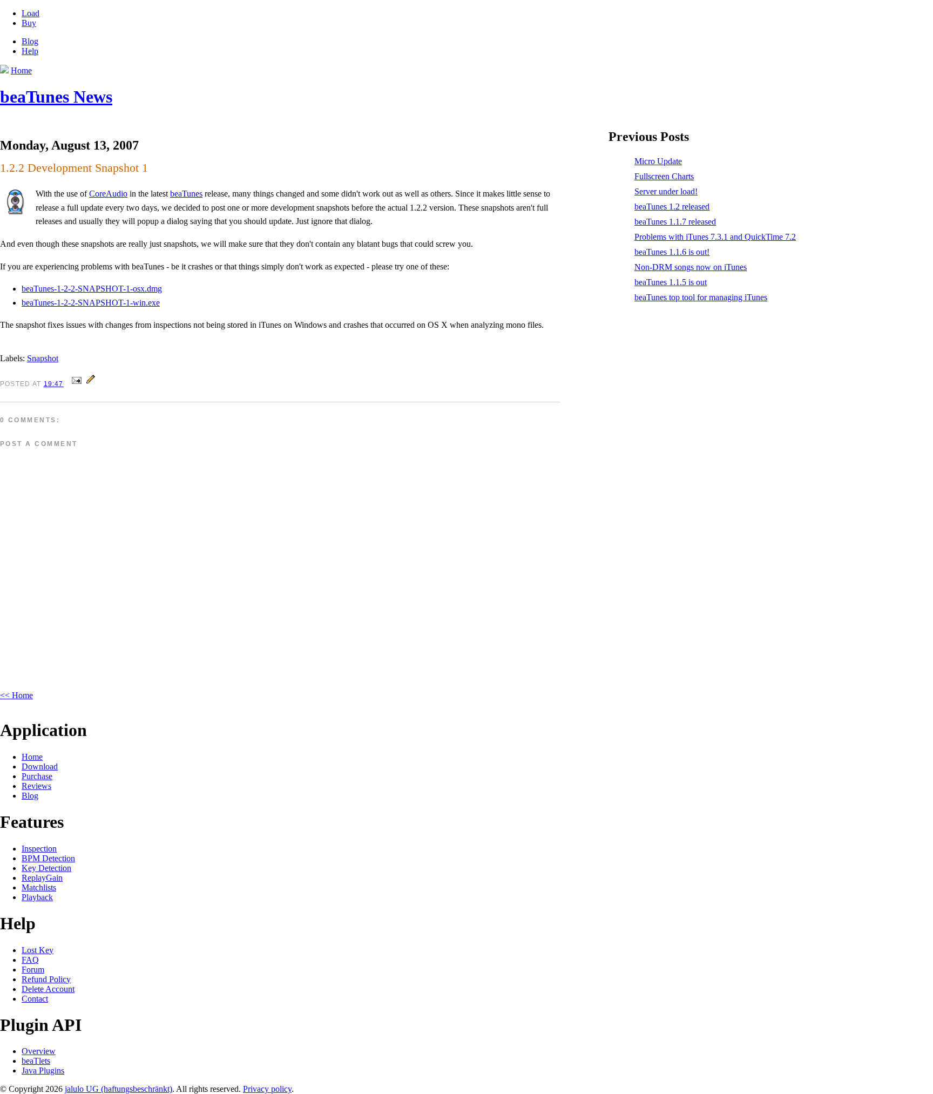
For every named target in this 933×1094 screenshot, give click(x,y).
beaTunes (186, 193)
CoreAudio (108, 193)
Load (30, 13)
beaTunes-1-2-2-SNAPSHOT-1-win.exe (91, 302)
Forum (33, 969)
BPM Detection (48, 858)
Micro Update (658, 161)
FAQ (30, 959)
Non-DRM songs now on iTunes (690, 267)
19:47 (54, 384)
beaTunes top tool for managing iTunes (700, 297)
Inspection (39, 848)
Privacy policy (267, 1088)
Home (32, 756)
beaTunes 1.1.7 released (675, 221)
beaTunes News (56, 96)
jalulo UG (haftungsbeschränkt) (118, 1088)
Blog (30, 41)
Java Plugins (43, 1070)
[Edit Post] (91, 383)
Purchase (37, 776)
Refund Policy (46, 979)
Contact (35, 998)
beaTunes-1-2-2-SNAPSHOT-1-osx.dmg (92, 288)
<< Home (16, 695)
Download (40, 766)
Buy (29, 23)
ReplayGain (42, 877)
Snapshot (42, 358)
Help (30, 51)
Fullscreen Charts (664, 176)
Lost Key (37, 950)
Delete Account (48, 989)
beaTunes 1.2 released (671, 206)
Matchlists (39, 887)
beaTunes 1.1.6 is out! (671, 251)
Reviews (36, 786)
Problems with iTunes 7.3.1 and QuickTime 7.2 (715, 236)
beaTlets (36, 1060)
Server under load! (666, 191)
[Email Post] (77, 383)
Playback (37, 897)
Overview (39, 1051)
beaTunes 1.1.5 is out (670, 282)
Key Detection (46, 868)
